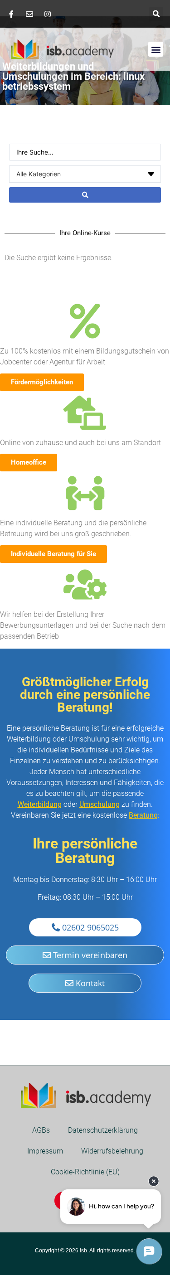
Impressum (45, 1151)
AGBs (41, 1130)
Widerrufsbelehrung (112, 1151)
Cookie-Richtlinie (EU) (85, 1172)
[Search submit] (85, 195)
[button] (156, 14)
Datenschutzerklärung (103, 1130)
